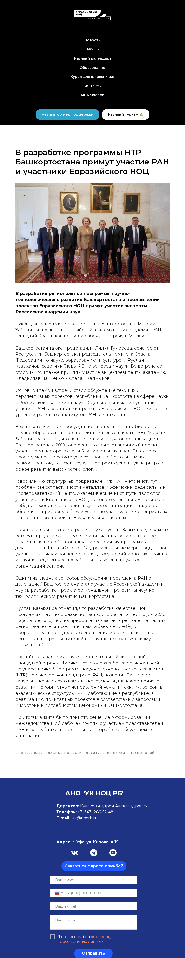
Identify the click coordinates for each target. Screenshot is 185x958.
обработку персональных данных (84, 939)
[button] (93, 866)
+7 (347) (86, 812)
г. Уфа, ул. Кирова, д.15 (87, 842)
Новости (93, 40)
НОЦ (92, 49)
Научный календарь (92, 58)
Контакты (92, 86)
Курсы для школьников (92, 77)
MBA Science (92, 95)
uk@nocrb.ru (85, 818)
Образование (92, 67)
